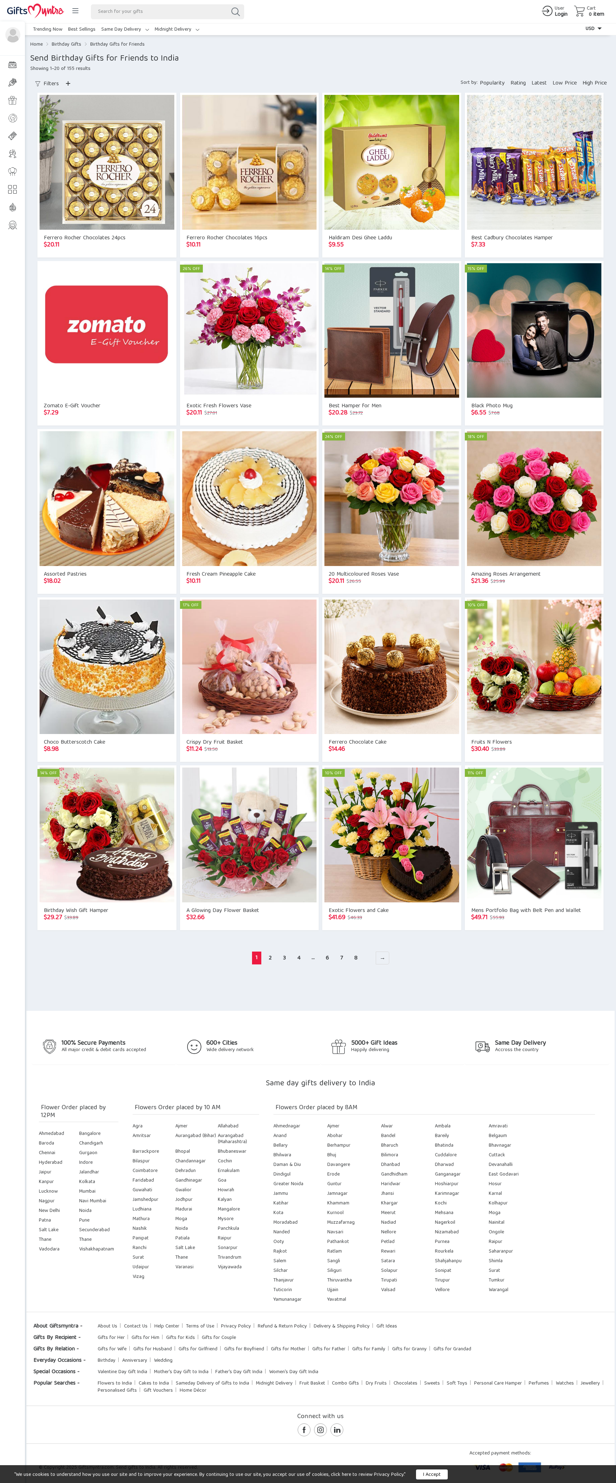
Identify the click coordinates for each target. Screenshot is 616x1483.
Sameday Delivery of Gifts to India (212, 1383)
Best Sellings (82, 29)
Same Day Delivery (122, 29)
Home (36, 45)
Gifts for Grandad (452, 1349)
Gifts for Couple (219, 1338)
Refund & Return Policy (282, 1326)
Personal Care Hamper (498, 1383)
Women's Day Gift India (293, 1372)
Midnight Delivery (174, 29)
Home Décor (193, 1390)
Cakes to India (154, 1383)
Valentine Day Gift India (122, 1372)
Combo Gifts (345, 1383)
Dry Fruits (376, 1383)
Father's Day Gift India (238, 1372)
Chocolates (405, 1383)
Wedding (163, 1360)
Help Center (166, 1326)
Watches (565, 1383)
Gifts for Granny (409, 1349)
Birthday (106, 1360)
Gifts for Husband (152, 1349)
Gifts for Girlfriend (198, 1349)
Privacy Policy (236, 1326)
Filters (50, 84)
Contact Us (136, 1326)
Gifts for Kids (180, 1338)
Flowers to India (115, 1383)
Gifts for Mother (288, 1349)
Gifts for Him (145, 1338)
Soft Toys (457, 1383)
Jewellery (590, 1383)
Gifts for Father (328, 1349)
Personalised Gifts (117, 1390)
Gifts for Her (111, 1338)
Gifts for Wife (112, 1349)
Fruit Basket (312, 1383)
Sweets (432, 1383)
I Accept (432, 1475)
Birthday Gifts (66, 45)
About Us (107, 1326)
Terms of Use (200, 1326)
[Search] (235, 11)
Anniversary (134, 1360)
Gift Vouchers (158, 1390)
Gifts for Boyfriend (244, 1349)
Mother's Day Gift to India (181, 1372)
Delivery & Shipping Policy (342, 1326)
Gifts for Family (368, 1349)
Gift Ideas (386, 1326)
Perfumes (539, 1383)
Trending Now (47, 29)
